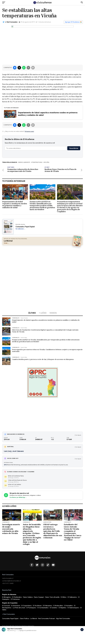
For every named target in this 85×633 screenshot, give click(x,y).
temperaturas (37, 162)
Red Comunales (12, 22)
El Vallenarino (72, 597)
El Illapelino (62, 608)
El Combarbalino (43, 608)
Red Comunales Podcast (46, 618)
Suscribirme (73, 148)
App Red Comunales (63, 618)
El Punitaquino (31, 608)
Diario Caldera (28, 597)
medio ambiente (24, 162)
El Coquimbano (26, 606)
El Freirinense (15, 599)
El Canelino (53, 608)
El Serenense (15, 606)
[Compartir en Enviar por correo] (28, 67)
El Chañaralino (17, 597)
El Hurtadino (68, 606)
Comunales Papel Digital (10, 618)
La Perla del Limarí (19, 608)
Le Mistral (33, 618)
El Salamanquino (73, 608)
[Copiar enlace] (33, 67)
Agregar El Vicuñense (72, 22)
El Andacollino (58, 606)
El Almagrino (6, 597)
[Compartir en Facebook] (14, 67)
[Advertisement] (42, 261)
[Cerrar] (82, 629)
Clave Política (24, 618)
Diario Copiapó (39, 597)
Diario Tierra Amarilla (52, 597)
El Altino (63, 597)
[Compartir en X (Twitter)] (19, 67)
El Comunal (6, 606)
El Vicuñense (37, 606)
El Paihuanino (47, 606)
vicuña (46, 162)
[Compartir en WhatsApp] (24, 67)
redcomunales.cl (7, 578)
